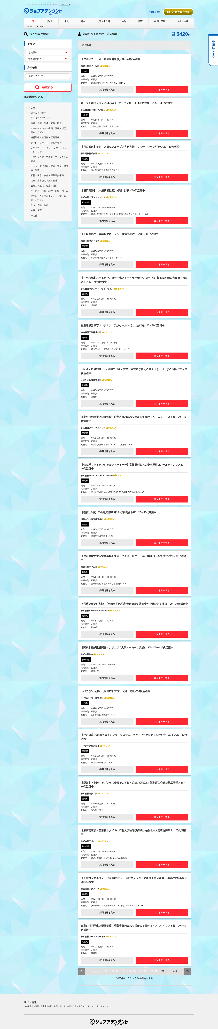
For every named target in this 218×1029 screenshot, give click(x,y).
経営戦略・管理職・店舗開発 (45, 137)
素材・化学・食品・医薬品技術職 (47, 175)
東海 (124, 21)
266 (134, 971)
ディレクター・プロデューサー (46, 142)
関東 (83, 21)
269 (151, 971)
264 (123, 971)
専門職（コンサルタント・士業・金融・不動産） (48, 198)
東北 (66, 21)
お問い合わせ (59, 1006)
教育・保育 (36, 210)
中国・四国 (159, 21)
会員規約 (70, 1006)
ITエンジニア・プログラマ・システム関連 (49, 159)
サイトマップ (102, 1006)
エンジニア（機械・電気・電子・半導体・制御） (49, 168)
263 (118, 971)
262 (112, 971)
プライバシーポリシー (85, 1006)
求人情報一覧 (37, 1006)
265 (129, 971)
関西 (140, 21)
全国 (32, 21)
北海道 (49, 21)
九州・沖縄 (182, 21)
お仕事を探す (155, 12)
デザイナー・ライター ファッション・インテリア (50, 150)
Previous (94, 971)
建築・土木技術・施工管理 (44, 180)
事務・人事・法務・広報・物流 (46, 123)
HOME (30, 26)
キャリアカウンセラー (42, 118)
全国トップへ (64, 4)
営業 (33, 107)
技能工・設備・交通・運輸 (44, 185)
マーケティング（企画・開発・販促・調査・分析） (49, 130)
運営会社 (48, 1006)
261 (106, 971)
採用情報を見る (107, 89)
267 (140, 971)
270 (157, 971)
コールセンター (38, 112)
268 (145, 971)
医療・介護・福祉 (39, 205)
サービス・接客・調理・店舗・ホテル (49, 191)
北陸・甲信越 (103, 21)
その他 (34, 215)
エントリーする (162, 89)
